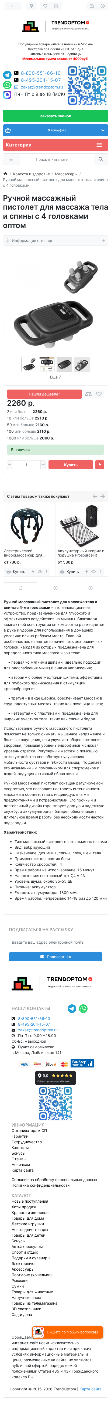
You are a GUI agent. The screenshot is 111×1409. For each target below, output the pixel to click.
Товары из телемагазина (34, 1303)
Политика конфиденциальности (41, 1185)
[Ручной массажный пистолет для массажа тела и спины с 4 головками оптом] (55, 304)
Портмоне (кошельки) (32, 1274)
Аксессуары (23, 1269)
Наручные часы (26, 1297)
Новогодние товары (30, 1229)
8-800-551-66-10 (41, 73)
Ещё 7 (55, 377)
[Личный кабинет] (102, 6)
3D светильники (26, 1308)
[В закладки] (98, 394)
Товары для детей (28, 1235)
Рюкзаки (19, 1280)
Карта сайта (23, 1170)
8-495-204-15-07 (41, 80)
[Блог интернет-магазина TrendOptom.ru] (92, 6)
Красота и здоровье (30, 1212)
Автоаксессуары (27, 1246)
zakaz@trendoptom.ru (42, 87)
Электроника (24, 1263)
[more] (46, 572)
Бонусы (19, 1153)
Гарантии (20, 1136)
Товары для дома (28, 1218)
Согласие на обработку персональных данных (54, 1179)
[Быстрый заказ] (99, 464)
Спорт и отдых (25, 1252)
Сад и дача (22, 1314)
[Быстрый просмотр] (39, 572)
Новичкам (21, 1164)
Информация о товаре (32, 240)
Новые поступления (30, 1201)
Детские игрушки (28, 1224)
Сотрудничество (27, 1142)
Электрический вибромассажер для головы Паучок (23, 553)
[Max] (7, 95)
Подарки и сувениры (31, 1258)
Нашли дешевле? (44, 394)
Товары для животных (32, 1291)
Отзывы (19, 1158)
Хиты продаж (24, 1207)
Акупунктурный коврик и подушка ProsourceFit (81, 553)
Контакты (20, 1147)
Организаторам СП (29, 1130)
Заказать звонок (55, 116)
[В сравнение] (88, 394)
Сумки (18, 1286)
